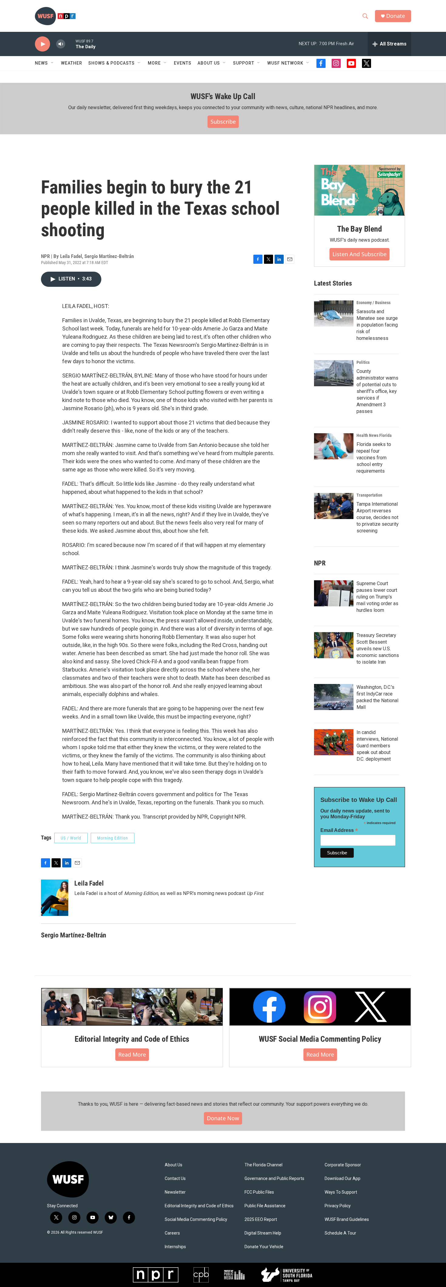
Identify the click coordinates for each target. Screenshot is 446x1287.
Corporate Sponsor (343, 1165)
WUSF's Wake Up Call (223, 96)
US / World (71, 838)
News (41, 63)
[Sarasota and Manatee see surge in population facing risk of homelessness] (333, 313)
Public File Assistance (265, 1206)
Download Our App (342, 1178)
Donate (395, 16)
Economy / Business (373, 302)
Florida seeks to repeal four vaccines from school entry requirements (373, 457)
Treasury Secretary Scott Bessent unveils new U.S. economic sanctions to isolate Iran (377, 648)
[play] (42, 44)
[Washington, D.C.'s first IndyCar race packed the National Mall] (333, 697)
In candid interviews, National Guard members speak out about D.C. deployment (377, 745)
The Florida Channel (263, 1165)
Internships (175, 1247)
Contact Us (175, 1178)
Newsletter (175, 1192)
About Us (173, 1165)
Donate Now (223, 1118)
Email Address (339, 830)
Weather (71, 63)
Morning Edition (112, 838)
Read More (132, 1054)
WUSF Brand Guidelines (347, 1219)
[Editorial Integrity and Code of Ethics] (132, 1007)
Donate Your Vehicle (264, 1247)
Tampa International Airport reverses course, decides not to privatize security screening (377, 517)
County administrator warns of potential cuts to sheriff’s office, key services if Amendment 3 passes (377, 391)
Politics (363, 362)
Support (243, 63)
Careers (172, 1233)
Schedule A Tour (340, 1233)
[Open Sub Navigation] (52, 63)
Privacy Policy (338, 1206)
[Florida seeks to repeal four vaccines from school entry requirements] (333, 446)
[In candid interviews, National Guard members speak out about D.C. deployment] (333, 742)
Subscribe (223, 121)
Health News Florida (374, 435)
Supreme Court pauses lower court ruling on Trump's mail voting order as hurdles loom (377, 597)
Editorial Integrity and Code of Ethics (132, 1039)
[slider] (70, 44)
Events (182, 63)
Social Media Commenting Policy (196, 1219)
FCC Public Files (259, 1192)
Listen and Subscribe (360, 254)
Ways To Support (341, 1192)
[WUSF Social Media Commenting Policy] (320, 1007)
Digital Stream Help (263, 1233)
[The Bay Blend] (359, 190)
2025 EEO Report (261, 1219)
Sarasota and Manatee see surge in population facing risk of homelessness (377, 325)
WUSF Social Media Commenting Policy (320, 1039)
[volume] (61, 44)
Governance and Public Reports (274, 1178)
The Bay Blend (359, 228)
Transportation (369, 495)
